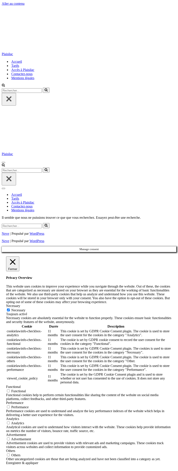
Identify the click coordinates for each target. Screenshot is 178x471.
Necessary (18, 310)
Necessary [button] (13, 306)
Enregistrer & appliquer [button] (22, 463)
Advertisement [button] (16, 435)
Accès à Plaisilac (22, 70)
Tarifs (15, 66)
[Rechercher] (3, 85)
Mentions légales (22, 78)
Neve (5, 233)
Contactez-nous (22, 74)
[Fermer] (9, 99)
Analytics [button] (12, 419)
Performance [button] (14, 403)
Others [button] (10, 451)
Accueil (16, 61)
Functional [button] (13, 387)
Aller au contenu (13, 3)
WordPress (37, 233)
